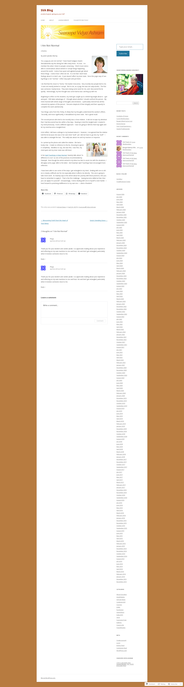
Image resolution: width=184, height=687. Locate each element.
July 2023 (119, 289)
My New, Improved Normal (130, 154)
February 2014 (121, 574)
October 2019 (120, 403)
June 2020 (119, 383)
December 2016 (121, 490)
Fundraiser (120, 610)
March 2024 (120, 268)
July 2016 (119, 503)
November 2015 (121, 523)
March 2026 (120, 207)
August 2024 (120, 255)
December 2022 (121, 306)
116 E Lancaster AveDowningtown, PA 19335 (125, 663)
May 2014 (119, 566)
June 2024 (119, 261)
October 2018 (120, 434)
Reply (43, 259)
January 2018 (120, 457)
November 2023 (121, 278)
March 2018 (120, 452)
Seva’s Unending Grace (98, 220)
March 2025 (120, 238)
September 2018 (121, 436)
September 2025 (121, 222)
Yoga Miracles (120, 628)
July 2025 (119, 227)
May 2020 (119, 385)
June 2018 (119, 444)
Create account (121, 640)
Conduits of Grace (122, 116)
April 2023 (119, 296)
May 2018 (119, 447)
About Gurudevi (121, 594)
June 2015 (119, 533)
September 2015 (121, 528)
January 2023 (120, 304)
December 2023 (121, 276)
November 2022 (121, 309)
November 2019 (121, 401)
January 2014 (120, 577)
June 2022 (119, 322)
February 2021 (121, 363)
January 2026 (120, 212)
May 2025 (119, 233)
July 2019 (119, 411)
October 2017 (120, 464)
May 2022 (119, 324)
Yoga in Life (120, 625)
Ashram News (61, 207)
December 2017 (121, 459)
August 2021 (120, 347)
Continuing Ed (120, 602)
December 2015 (121, 521)
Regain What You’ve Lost (124, 121)
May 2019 (119, 416)
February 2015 (121, 543)
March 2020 (120, 391)
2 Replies (44, 51)
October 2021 (120, 342)
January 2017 (120, 487)
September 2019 (121, 406)
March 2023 (120, 299)
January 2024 (120, 273)
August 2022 (120, 317)
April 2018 (119, 449)
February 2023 (121, 301)
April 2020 (119, 388)
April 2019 (119, 419)
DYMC (118, 607)
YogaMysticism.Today (81, 20)
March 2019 (120, 421)
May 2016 (119, 508)
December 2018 (121, 429)
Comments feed (121, 648)
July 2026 (119, 197)
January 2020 (120, 396)
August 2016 (120, 500)
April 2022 (119, 327)
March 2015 (120, 541)
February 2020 (121, 393)
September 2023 (121, 284)
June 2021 (119, 352)
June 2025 (119, 230)
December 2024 (121, 245)
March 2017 (120, 482)
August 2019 (120, 408)
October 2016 (120, 495)
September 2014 (121, 556)
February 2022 (121, 332)
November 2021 (121, 340)
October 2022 (120, 312)
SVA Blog (47, 10)
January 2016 (120, 518)
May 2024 (119, 263)
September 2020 (121, 375)
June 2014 (119, 564)
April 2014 (119, 569)
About (51, 20)
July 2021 (119, 350)
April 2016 (119, 510)
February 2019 (121, 424)
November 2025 (121, 217)
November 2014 (121, 551)
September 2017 (121, 467)
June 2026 (119, 199)
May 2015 (119, 536)
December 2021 (121, 337)
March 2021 (120, 360)
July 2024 (119, 258)
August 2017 (120, 470)
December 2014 (121, 549)
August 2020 (120, 378)
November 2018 (121, 431)
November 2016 (121, 493)
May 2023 (119, 294)
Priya (52, 239)
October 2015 (120, 526)
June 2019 (119, 413)
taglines (119, 622)
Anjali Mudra (120, 597)
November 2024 (121, 248)
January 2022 (120, 334)
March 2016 (120, 513)
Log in (118, 643)
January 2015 (120, 546)
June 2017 (119, 475)
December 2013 (121, 579)
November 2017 (121, 462)
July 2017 (119, 472)
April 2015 (119, 538)
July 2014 (119, 561)
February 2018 (121, 454)
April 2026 (119, 204)
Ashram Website (63, 20)
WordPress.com (121, 651)
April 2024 (119, 266)
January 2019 (120, 426)
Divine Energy (120, 124)
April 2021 (119, 357)
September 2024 (121, 253)
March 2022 (120, 329)
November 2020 (121, 370)
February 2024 (121, 271)
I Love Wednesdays (122, 119)
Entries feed (120, 645)
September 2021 (121, 345)
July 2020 (119, 380)
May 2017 (119, 477)
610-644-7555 (121, 666)
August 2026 (120, 194)
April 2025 (119, 235)
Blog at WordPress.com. (48, 678)
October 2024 (120, 250)
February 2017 (121, 485)
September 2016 (121, 498)
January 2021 (120, 365)
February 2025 (121, 240)
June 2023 (119, 291)
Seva (118, 617)
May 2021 (119, 355)
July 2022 (119, 319)
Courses (119, 605)
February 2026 (121, 210)
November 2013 (121, 582)
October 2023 (120, 281)
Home (43, 20)
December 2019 (121, 398)
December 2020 (121, 368)
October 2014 (120, 554)
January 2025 (120, 243)
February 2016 (121, 515)
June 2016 (119, 505)
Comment (100, 321)
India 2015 (119, 615)
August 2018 (120, 439)
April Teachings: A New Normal (56, 155)
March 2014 (120, 572)
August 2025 (120, 225)
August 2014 (120, 559)
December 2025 (121, 215)
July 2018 (119, 442)
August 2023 (120, 286)
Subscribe (123, 53)
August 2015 (120, 531)
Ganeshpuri (120, 612)
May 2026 (119, 202)
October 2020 (120, 373)
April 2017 (119, 480)
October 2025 (120, 220)
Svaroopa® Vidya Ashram (87, 207)
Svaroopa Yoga (121, 620)
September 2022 (121, 314)
